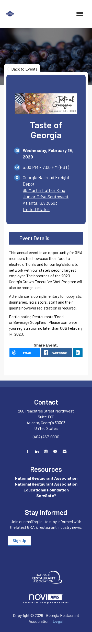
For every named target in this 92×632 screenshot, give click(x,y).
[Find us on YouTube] (55, 451)
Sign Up (19, 540)
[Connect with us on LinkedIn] (36, 451)
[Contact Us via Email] (64, 451)
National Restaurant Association (46, 478)
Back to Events (24, 68)
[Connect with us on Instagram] (46, 451)
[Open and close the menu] (53, 13)
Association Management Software (46, 603)
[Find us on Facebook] (27, 451)
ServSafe (45, 495)
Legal (58, 621)
